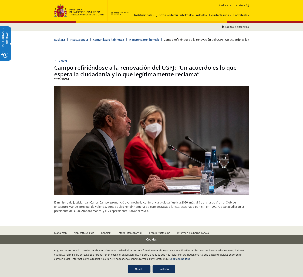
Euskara (59, 40)
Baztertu (164, 269)
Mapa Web (60, 233)
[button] (241, 5)
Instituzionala (79, 40)
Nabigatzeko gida (84, 233)
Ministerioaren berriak (144, 40)
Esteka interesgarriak (129, 233)
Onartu (139, 269)
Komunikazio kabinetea (108, 40)
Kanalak (105, 233)
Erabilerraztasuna (159, 233)
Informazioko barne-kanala (193, 233)
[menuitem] (144, 14)
